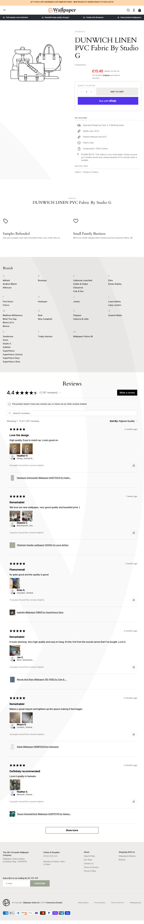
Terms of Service (91, 867)
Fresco (6, 305)
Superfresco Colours (12, 354)
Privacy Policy (90, 871)
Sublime (7, 347)
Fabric (78, 172)
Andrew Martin (10, 284)
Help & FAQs (89, 856)
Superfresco (9, 351)
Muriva (6, 326)
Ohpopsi (77, 315)
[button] (4, 10)
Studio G (7, 343)
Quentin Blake (115, 315)
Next (40, 315)
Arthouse (7, 287)
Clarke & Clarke (80, 284)
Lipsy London (114, 305)
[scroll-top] (138, 918)
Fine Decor (8, 301)
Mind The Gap (10, 319)
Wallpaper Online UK (83, 336)
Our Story (88, 859)
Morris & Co (8, 322)
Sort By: (114, 421)
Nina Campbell (45, 319)
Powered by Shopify (54, 902)
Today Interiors (45, 336)
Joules (76, 301)
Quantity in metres (86, 85)
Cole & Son (78, 291)
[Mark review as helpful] (133, 465)
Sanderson (8, 336)
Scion (5, 340)
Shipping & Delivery (127, 856)
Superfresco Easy (11, 358)
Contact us (88, 863)
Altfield (6, 280)
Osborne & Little (81, 319)
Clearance (78, 287)
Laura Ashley (114, 301)
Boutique (42, 280)
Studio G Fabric (90, 172)
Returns (122, 859)
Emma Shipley (115, 284)
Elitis (110, 280)
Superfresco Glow (11, 361)
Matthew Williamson (12, 315)
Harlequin (42, 301)
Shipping (106, 75)
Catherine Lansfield (82, 280)
